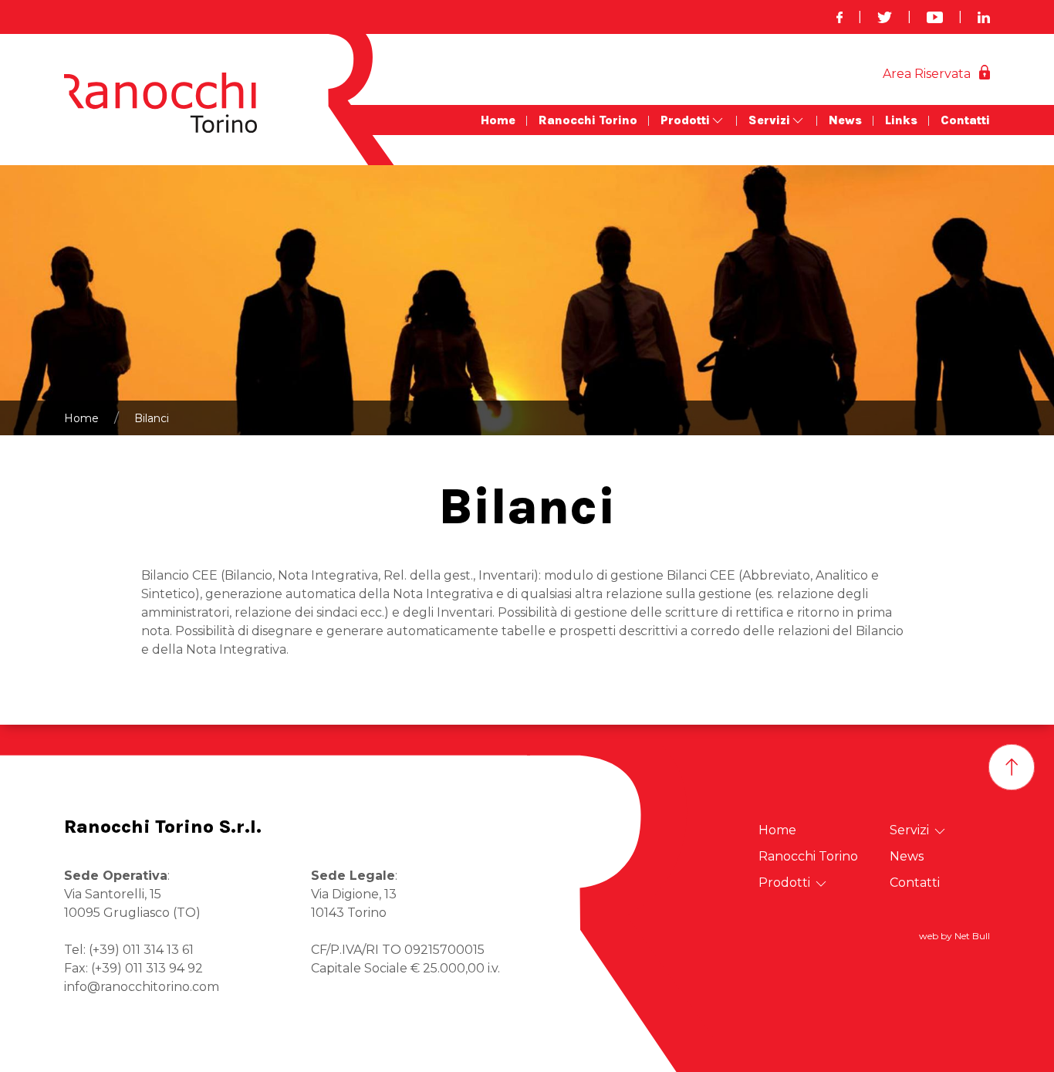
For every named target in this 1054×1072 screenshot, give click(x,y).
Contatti (965, 120)
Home (498, 120)
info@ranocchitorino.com (141, 986)
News (845, 120)
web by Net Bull (954, 936)
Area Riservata (927, 73)
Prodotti (685, 120)
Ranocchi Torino (588, 120)
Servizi (769, 120)
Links (901, 120)
